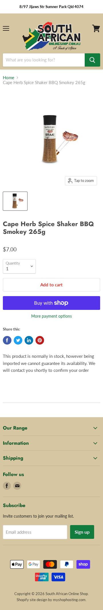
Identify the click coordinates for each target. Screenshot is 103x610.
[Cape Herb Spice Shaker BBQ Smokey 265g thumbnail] (15, 201)
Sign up (82, 532)
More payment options (51, 316)
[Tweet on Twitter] (18, 340)
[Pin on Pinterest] (39, 340)
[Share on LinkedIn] (29, 340)
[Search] (92, 60)
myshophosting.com (69, 599)
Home (8, 77)
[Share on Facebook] (7, 340)
